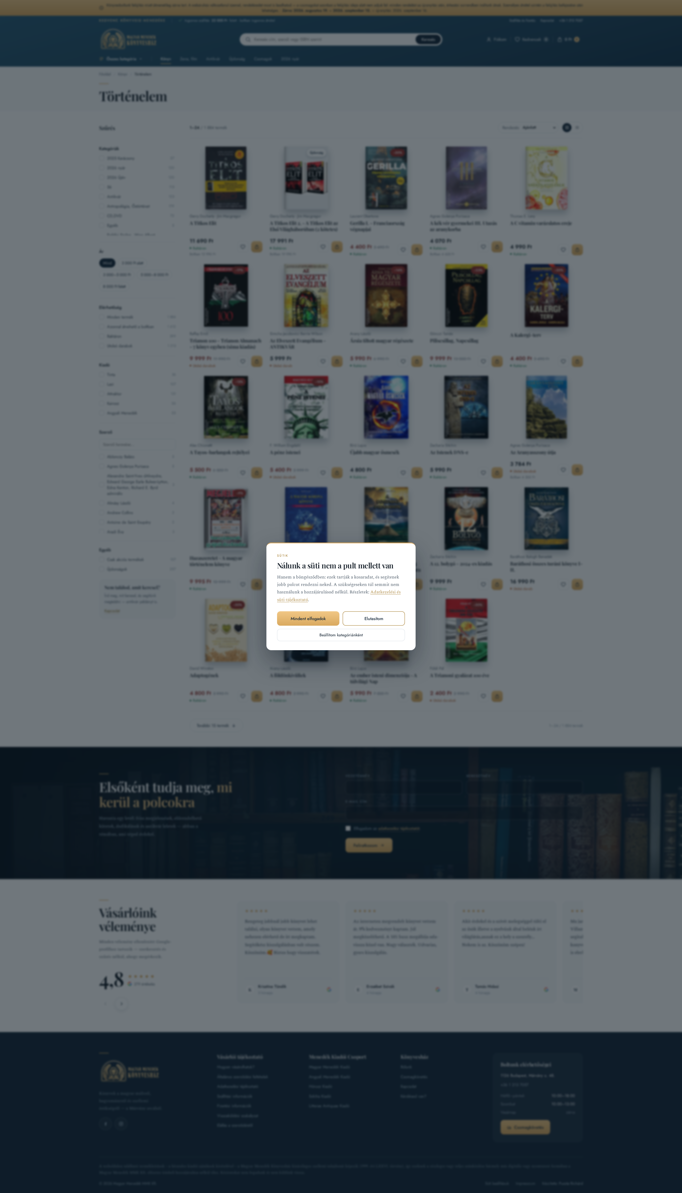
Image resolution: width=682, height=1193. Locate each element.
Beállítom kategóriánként (341, 635)
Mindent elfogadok (308, 619)
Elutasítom (373, 619)
